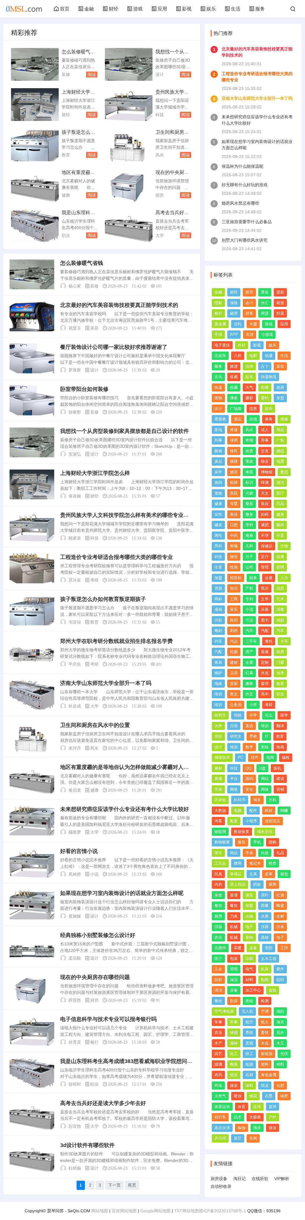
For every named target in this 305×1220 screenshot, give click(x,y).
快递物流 (268, 376)
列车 (218, 641)
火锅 (249, 916)
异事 (265, 440)
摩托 (269, 641)
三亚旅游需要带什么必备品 (247, 221)
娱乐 (211, 8)
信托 (238, 324)
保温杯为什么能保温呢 (242, 166)
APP (234, 334)
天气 (249, 387)
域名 (257, 800)
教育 (66, 155)
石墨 (269, 1096)
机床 (265, 969)
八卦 (238, 355)
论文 (269, 715)
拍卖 (280, 313)
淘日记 (239, 1178)
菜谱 (234, 895)
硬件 (280, 969)
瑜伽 (241, 1128)
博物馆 (267, 472)
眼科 (280, 525)
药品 (280, 503)
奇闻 (249, 440)
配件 (253, 810)
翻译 (280, 726)
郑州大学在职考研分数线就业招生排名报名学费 (116, 641)
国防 (280, 1011)
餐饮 (218, 905)
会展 (269, 578)
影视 (187, 8)
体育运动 (222, 1106)
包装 (234, 958)
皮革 (269, 874)
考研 (94, 580)
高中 (265, 694)
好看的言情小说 (79, 851)
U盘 (262, 768)
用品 (280, 430)
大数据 (220, 810)
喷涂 (238, 1096)
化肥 (280, 1085)
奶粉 (257, 884)
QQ (248, 768)
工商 (234, 599)
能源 (249, 1064)
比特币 (239, 800)
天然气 (220, 1096)
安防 (269, 948)
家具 (218, 662)
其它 (238, 1138)
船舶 (265, 979)
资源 (218, 588)
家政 (249, 461)
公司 (249, 567)
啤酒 (265, 482)
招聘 (280, 567)
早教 (253, 736)
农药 (218, 1075)
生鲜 (280, 916)
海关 (280, 1022)
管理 (265, 567)
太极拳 (255, 1117)
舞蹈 (234, 620)
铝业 (234, 1075)
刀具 (234, 916)
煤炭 (234, 1085)
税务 (253, 578)
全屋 (249, 662)
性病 (234, 567)
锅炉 (218, 673)
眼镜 (218, 451)
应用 (162, 8)
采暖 (238, 948)
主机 (272, 800)
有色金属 (268, 1075)
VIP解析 (281, 1178)
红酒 (280, 895)
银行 (94, 1042)
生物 (284, 546)
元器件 (220, 948)
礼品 (280, 853)
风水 (159, 155)
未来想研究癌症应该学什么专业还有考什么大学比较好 (124, 809)
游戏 (138, 8)
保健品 (267, 546)
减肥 (265, 525)
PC (240, 757)
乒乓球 (220, 1138)
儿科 (249, 546)
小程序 (251, 821)
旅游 (234, 366)
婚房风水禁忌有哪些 (240, 203)
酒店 (238, 419)
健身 (280, 514)
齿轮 (272, 990)
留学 (284, 715)
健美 (218, 525)
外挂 (241, 345)
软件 (255, 757)
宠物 (218, 398)
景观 (249, 1043)
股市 (249, 292)
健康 (66, 195)
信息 (253, 408)
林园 (234, 1032)
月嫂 (249, 493)
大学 (159, 235)
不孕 (265, 535)
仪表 (280, 926)
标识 (249, 482)
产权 (249, 588)
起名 (249, 376)
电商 (270, 757)
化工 (234, 1053)
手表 (249, 853)
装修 (66, 74)
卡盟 (253, 324)
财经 (113, 8)
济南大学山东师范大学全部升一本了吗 (105, 683)
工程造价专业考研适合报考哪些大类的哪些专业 (116, 557)
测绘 (265, 747)
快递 (218, 387)
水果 (265, 916)
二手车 (251, 641)
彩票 (265, 387)
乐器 (265, 609)
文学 (265, 599)
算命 (280, 366)
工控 (284, 948)
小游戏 (267, 334)
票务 (269, 419)
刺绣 (234, 630)
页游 (249, 334)
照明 (234, 969)
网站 (265, 778)
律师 (234, 440)
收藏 (234, 376)
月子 (249, 556)
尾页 (132, 1185)
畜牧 (265, 1032)
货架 (234, 683)
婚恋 (280, 451)
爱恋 (284, 472)
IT (266, 736)
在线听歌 (260, 1178)
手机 (257, 842)
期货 (280, 303)
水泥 (265, 673)
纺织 (280, 979)
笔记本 (255, 863)
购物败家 (222, 842)
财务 (249, 313)
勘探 (234, 1001)
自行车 (220, 1117)
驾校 (238, 715)
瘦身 (249, 535)
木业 (265, 1043)
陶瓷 (234, 1064)
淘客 (218, 821)
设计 (159, 74)
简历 (265, 588)
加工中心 (253, 990)
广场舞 (236, 408)
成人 (265, 430)
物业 (265, 461)
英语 (249, 726)
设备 (253, 948)
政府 (280, 387)
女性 (218, 514)
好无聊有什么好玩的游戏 (244, 184)
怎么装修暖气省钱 (81, 263)
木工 (280, 1043)
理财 (218, 303)
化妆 (265, 853)
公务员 (236, 705)
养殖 (249, 1032)
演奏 (280, 609)
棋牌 (234, 461)
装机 (277, 768)
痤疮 (234, 556)
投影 (218, 979)
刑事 (218, 440)
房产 (249, 651)
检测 (265, 1001)
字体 (218, 789)
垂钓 (265, 398)
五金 (218, 969)
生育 (218, 567)
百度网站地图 (124, 1210)
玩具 (218, 874)
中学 (253, 715)
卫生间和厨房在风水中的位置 (95, 725)
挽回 (218, 482)
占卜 (265, 366)
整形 (249, 503)
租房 (280, 651)
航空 (249, 1022)
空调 (265, 1011)
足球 (257, 1106)
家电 (218, 430)
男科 (218, 546)
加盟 (218, 578)
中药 (234, 535)
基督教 (220, 419)
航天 (265, 1022)
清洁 (280, 482)
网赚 (284, 810)
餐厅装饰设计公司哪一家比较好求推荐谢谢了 (113, 347)
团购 (272, 842)
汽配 (265, 630)
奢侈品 (236, 874)
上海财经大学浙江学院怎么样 (95, 473)
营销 (280, 789)
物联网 (220, 831)
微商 (238, 863)
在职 (218, 736)
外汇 (265, 303)
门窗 (280, 662)
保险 (234, 303)
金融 (89, 8)
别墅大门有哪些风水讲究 (244, 240)
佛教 (234, 398)
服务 (260, 8)
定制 (265, 662)
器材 (265, 937)
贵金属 (220, 324)
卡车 (284, 641)
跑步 (257, 1128)
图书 (265, 620)
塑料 (265, 1064)
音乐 (234, 609)
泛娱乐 (220, 355)
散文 (234, 694)
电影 (253, 355)
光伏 (284, 1053)
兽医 (249, 472)
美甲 (218, 472)
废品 (218, 461)
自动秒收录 (221, 1186)
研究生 (220, 715)
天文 (265, 493)
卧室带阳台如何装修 (84, 389)
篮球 (272, 1106)
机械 (234, 926)
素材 (218, 768)
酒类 (249, 895)
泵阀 (253, 1138)
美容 (94, 328)
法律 (249, 366)
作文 (249, 694)
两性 (218, 535)
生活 (235, 8)
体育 (241, 1106)
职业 (66, 235)
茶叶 (265, 895)
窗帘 (265, 683)
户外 (272, 1117)
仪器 (218, 926)
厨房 (159, 195)
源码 (249, 778)
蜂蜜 (280, 905)
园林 (234, 1043)
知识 (234, 588)
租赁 (249, 451)
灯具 (249, 673)
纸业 (265, 1085)
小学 (253, 705)
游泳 (272, 1128)
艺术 (280, 599)
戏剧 (280, 620)
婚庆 (234, 472)
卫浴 (234, 673)
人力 (284, 578)
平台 (234, 778)
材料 (249, 979)
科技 (159, 114)
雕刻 (218, 630)
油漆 (280, 673)
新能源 (267, 1053)
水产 (218, 1043)
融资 (234, 313)
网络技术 (222, 757)
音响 (249, 937)
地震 (280, 461)
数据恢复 (241, 831)
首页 (64, 8)
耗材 (269, 810)
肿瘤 (234, 546)
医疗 (280, 493)
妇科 (265, 514)
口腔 (234, 525)
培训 (218, 694)
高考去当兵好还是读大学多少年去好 (103, 1103)
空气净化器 (224, 1011)
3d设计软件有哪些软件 (87, 1145)
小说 (94, 874)
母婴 (234, 503)
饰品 (234, 853)
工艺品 (220, 863)
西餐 (265, 905)
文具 (253, 874)
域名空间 (265, 831)
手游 (218, 334)
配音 (234, 821)
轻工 (249, 1053)
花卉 (280, 1032)
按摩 (280, 556)
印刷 (249, 958)
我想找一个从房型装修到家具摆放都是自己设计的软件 (124, 431)
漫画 (218, 609)
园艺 (218, 1053)
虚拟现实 (272, 821)
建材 (234, 662)
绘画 (280, 747)
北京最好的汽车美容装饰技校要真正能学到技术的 (119, 305)
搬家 (249, 683)
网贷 (265, 313)
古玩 (218, 376)
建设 (280, 778)
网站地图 (99, 1210)
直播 (218, 778)
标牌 (234, 482)
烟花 (253, 1096)
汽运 (234, 641)
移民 (234, 451)
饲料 (280, 1064)
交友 (265, 451)
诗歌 (218, 620)
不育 (280, 535)
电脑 (238, 810)
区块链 (220, 800)
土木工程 (268, 958)
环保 (218, 1085)
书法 (249, 620)
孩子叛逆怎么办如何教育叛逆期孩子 (103, 599)
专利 (249, 599)
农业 (218, 937)
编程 (286, 757)
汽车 (249, 630)
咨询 (269, 408)
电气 (249, 969)
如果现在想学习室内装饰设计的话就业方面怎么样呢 (121, 893)
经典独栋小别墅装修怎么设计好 (97, 935)
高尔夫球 (222, 1128)
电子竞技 (222, 345)
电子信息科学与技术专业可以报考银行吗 (108, 1019)
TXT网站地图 (186, 1210)
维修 (284, 419)
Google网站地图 (155, 1210)
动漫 (269, 355)
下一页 (114, 1185)
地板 (218, 683)
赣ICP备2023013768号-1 (222, 1210)
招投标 (236, 578)
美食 (218, 895)
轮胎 (234, 651)
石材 (249, 1075)
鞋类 (272, 863)
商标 (218, 599)
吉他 (253, 419)
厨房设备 (219, 1178)
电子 (249, 926)
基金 (265, 292)
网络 (234, 789)
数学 (249, 747)
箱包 (284, 874)
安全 (249, 789)
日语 (234, 726)
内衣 (218, 884)
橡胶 (284, 1096)
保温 (234, 979)
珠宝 (218, 853)
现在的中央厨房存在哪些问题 (95, 977)
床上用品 (237, 884)
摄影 (249, 398)
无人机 (247, 1011)
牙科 (249, 525)
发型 (280, 398)
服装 (241, 842)
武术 (238, 1117)
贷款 (280, 292)
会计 (249, 303)
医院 (234, 493)
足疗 (265, 556)
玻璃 (218, 1064)
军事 (218, 1022)
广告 (280, 440)
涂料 (249, 1085)
